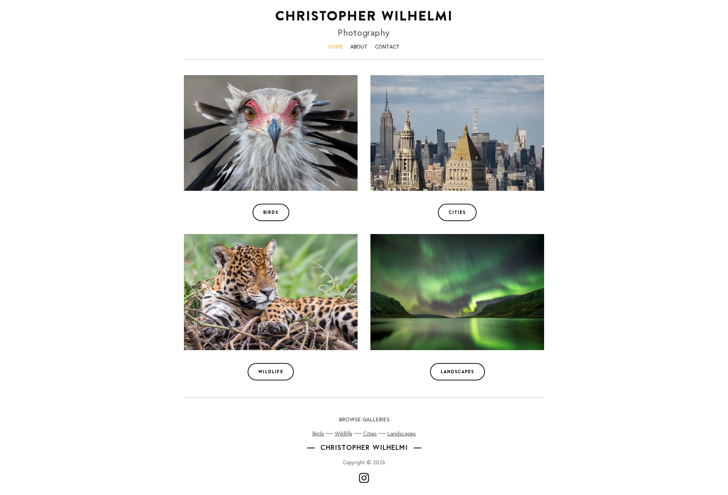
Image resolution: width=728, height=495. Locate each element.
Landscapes (402, 433)
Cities (370, 433)
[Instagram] (364, 478)
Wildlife (343, 433)
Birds (318, 433)
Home (335, 46)
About (358, 46)
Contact (387, 46)
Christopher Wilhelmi (364, 15)
